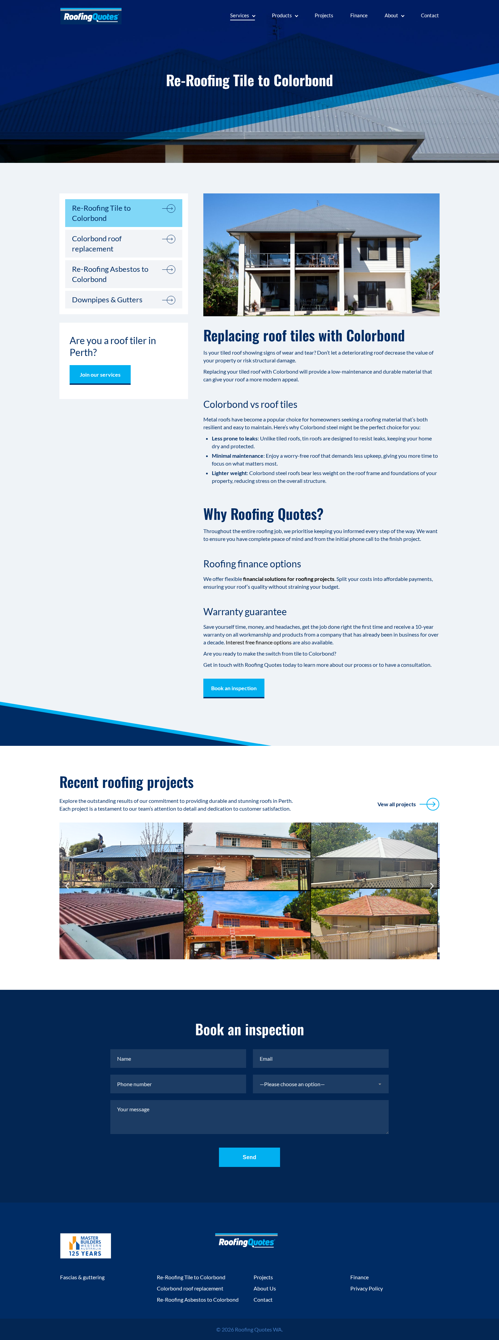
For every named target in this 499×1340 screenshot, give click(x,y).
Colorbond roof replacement (97, 243)
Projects (324, 15)
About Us (265, 1288)
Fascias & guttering (82, 1277)
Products (282, 15)
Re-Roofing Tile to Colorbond (101, 213)
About (391, 15)
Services (239, 15)
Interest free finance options (259, 642)
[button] (67, 886)
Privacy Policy (366, 1288)
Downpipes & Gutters (107, 299)
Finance (359, 15)
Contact (430, 15)
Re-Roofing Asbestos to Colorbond (110, 274)
